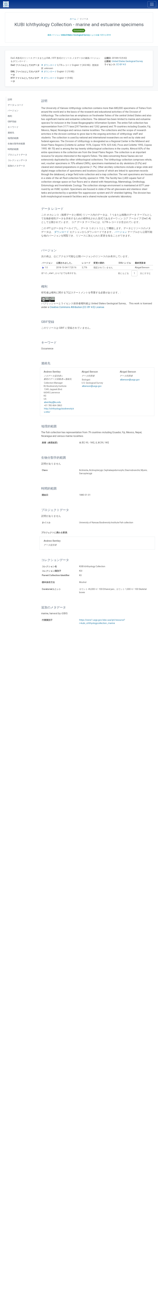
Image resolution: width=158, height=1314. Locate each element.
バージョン (13, 110)
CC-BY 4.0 (121, 64)
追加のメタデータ (16, 165)
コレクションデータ (17, 160)
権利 (10, 116)
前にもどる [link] (123, 273)
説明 (10, 99)
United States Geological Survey (127, 61)
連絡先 (11, 132)
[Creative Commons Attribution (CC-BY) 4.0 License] (49, 299)
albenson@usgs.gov (92, 386)
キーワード (13, 127)
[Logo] (6, 4)
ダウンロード (50, 65)
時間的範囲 (13, 149)
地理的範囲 (13, 138)
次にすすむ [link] (145, 273)
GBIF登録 (12, 121)
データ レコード (15, 105)
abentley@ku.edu (52, 402)
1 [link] (134, 273)
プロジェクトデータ (17, 154)
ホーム (73, 19)
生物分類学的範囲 (16, 143)
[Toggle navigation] (152, 4)
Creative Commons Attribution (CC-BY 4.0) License (77, 307)
